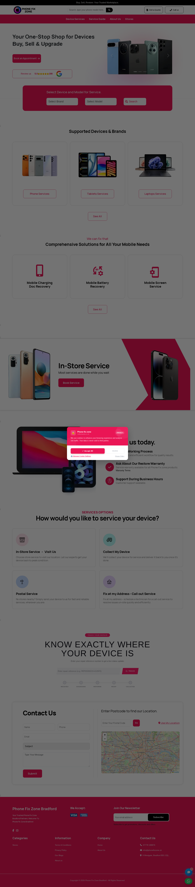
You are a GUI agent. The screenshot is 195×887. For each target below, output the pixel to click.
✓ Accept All (87, 451)
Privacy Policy (119, 456)
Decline (115, 451)
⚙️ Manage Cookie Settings (81, 456)
